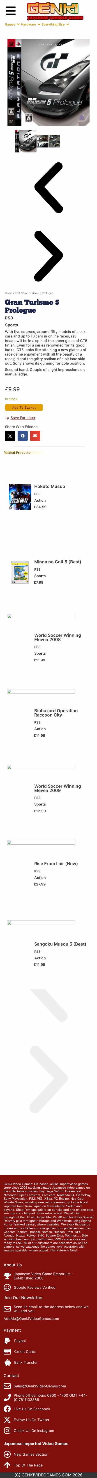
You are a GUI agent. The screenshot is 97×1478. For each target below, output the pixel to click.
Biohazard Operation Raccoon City (56, 713)
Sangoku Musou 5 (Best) (60, 944)
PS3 (17, 293)
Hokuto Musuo (49, 486)
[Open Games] (18, 24)
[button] (48, 188)
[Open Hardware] (39, 24)
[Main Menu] (10, 10)
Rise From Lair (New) (56, 863)
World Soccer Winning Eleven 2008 (57, 637)
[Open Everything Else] (68, 24)
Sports (11, 325)
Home (8, 293)
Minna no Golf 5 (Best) (57, 561)
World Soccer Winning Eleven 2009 (57, 788)
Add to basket (24, 407)
